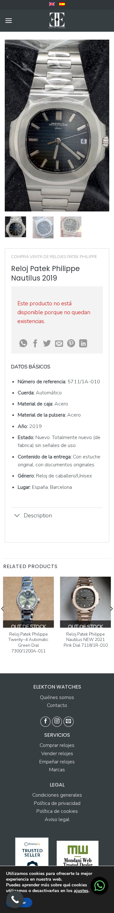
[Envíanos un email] (68, 721)
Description (38, 515)
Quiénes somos (57, 697)
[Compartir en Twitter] (47, 344)
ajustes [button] (81, 891)
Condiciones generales (57, 795)
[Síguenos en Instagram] (57, 721)
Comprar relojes (57, 745)
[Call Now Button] (15, 899)
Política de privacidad (57, 803)
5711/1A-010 (83, 381)
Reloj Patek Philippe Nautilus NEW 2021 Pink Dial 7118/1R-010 (86, 639)
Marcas (57, 769)
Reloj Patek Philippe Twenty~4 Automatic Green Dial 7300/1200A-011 (28, 642)
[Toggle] (17, 516)
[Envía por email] (59, 344)
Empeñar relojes (57, 761)
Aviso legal (57, 819)
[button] (99, 886)
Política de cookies (57, 811)
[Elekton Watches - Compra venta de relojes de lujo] (57, 21)
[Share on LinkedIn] (83, 344)
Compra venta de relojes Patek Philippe (54, 257)
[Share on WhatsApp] (23, 344)
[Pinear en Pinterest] (71, 344)
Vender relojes (57, 753)
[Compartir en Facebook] (35, 344)
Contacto (57, 705)
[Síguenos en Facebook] (45, 721)
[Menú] (8, 20)
